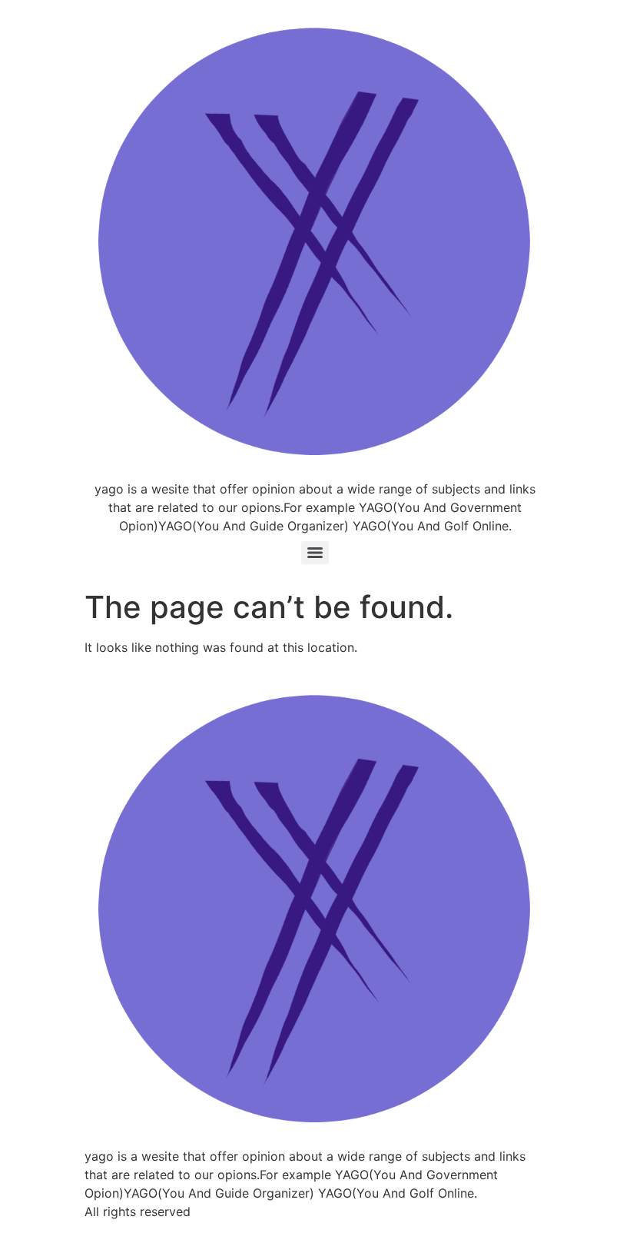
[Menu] (315, 552)
